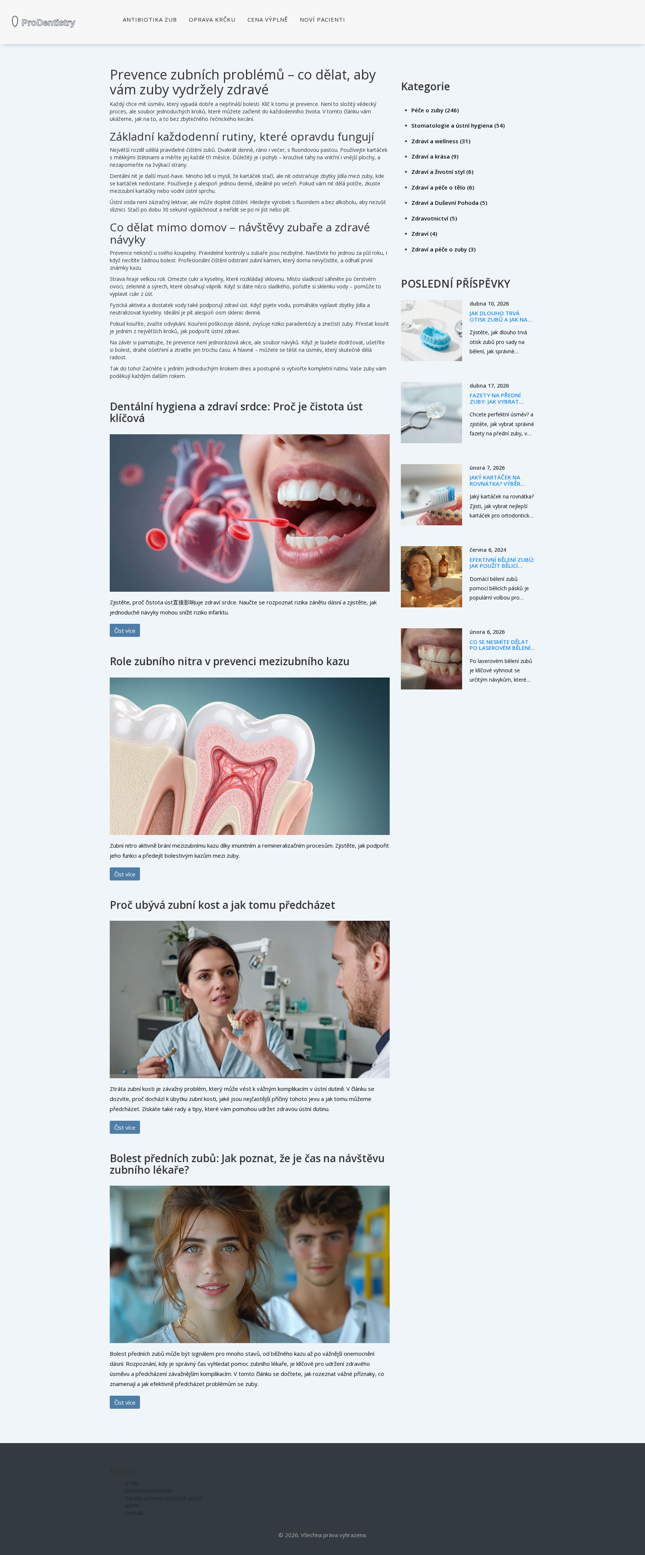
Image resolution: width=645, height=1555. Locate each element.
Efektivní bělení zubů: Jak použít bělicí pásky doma (502, 566)
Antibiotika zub (150, 19)
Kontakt (134, 1513)
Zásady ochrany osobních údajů (163, 1498)
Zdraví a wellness (440, 141)
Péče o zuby (435, 110)
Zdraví (424, 233)
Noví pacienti (322, 19)
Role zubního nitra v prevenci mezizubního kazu (230, 661)
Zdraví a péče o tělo (442, 187)
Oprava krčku (212, 19)
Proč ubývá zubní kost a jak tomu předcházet (222, 905)
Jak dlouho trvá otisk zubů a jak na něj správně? (498, 319)
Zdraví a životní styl (442, 171)
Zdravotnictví (434, 218)
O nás (132, 1483)
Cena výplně (267, 19)
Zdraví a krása (434, 156)
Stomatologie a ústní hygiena (458, 125)
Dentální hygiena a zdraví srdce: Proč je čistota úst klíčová (236, 412)
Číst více (124, 630)
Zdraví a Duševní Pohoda (449, 202)
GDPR (132, 1505)
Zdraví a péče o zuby (443, 249)
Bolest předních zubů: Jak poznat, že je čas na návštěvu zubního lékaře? (247, 1164)
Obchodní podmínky (149, 1490)
